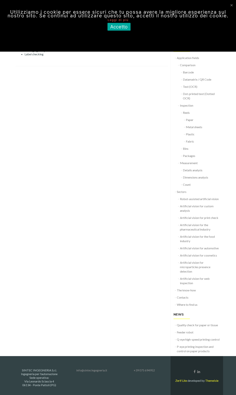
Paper (189, 120)
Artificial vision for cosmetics (198, 255)
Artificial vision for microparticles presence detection (195, 267)
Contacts (182, 297)
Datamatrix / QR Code (197, 79)
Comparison (187, 65)
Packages (189, 155)
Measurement (189, 163)
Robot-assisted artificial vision (199, 199)
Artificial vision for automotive (199, 248)
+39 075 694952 (144, 370)
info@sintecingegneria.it (91, 370)
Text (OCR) (190, 86)
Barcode (188, 72)
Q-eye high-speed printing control (198, 339)
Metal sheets (194, 127)
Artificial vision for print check (199, 217)
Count (187, 184)
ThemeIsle (211, 380)
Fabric (190, 141)
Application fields (188, 58)
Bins (185, 148)
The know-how (186, 290)
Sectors (181, 191)
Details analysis (192, 170)
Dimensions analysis (195, 177)
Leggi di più (118, 20)
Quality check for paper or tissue (197, 325)
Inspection (186, 105)
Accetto (119, 27)
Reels (186, 112)
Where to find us (187, 304)
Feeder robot (185, 332)
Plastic (190, 134)
